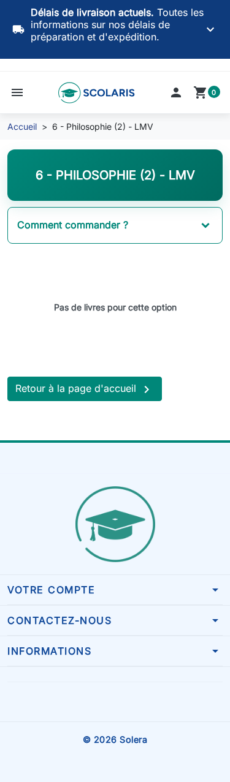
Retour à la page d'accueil (84, 389)
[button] (17, 92)
